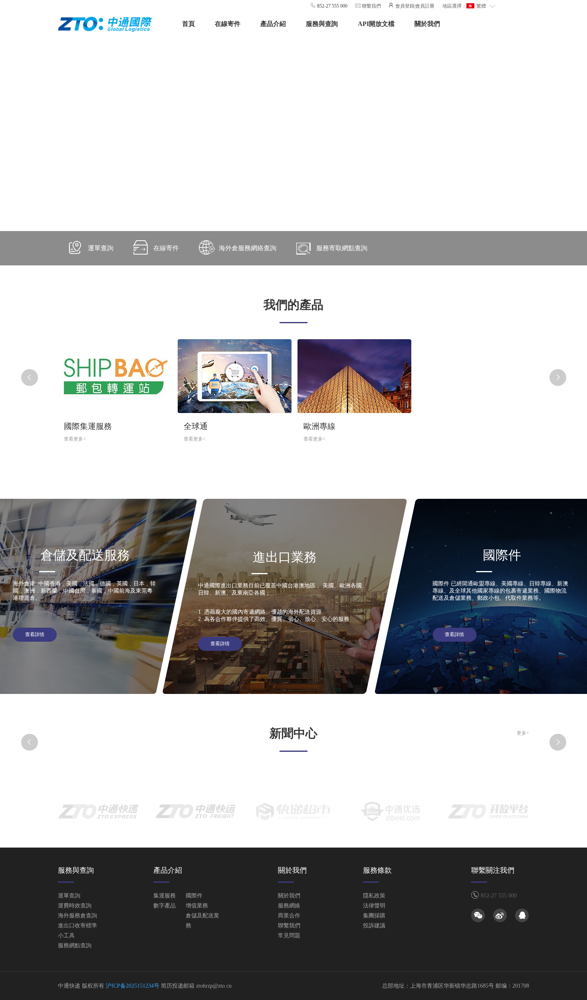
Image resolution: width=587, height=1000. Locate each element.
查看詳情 (34, 634)
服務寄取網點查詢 (341, 248)
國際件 (194, 896)
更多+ (523, 733)
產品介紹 (273, 23)
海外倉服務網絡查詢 (247, 248)
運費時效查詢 (74, 906)
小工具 (66, 936)
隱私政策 (374, 896)
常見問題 (289, 936)
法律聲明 (374, 906)
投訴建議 (374, 926)
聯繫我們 (371, 6)
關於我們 (427, 23)
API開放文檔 (376, 23)
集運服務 (164, 896)
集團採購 (374, 916)
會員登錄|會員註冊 (414, 6)
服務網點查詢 (74, 946)
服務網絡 (289, 906)
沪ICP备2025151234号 (132, 986)
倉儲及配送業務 (202, 921)
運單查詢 (100, 248)
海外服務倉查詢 (77, 916)
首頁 (188, 23)
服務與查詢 (322, 23)
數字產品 (164, 906)
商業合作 (289, 916)
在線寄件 (227, 23)
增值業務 (197, 906)
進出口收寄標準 (77, 926)
